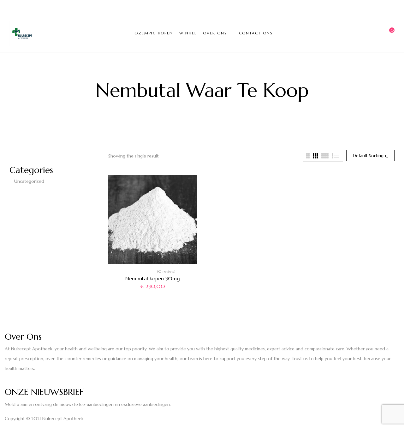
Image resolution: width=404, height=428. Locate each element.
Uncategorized (29, 181)
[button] (390, 33)
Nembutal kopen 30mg (152, 278)
